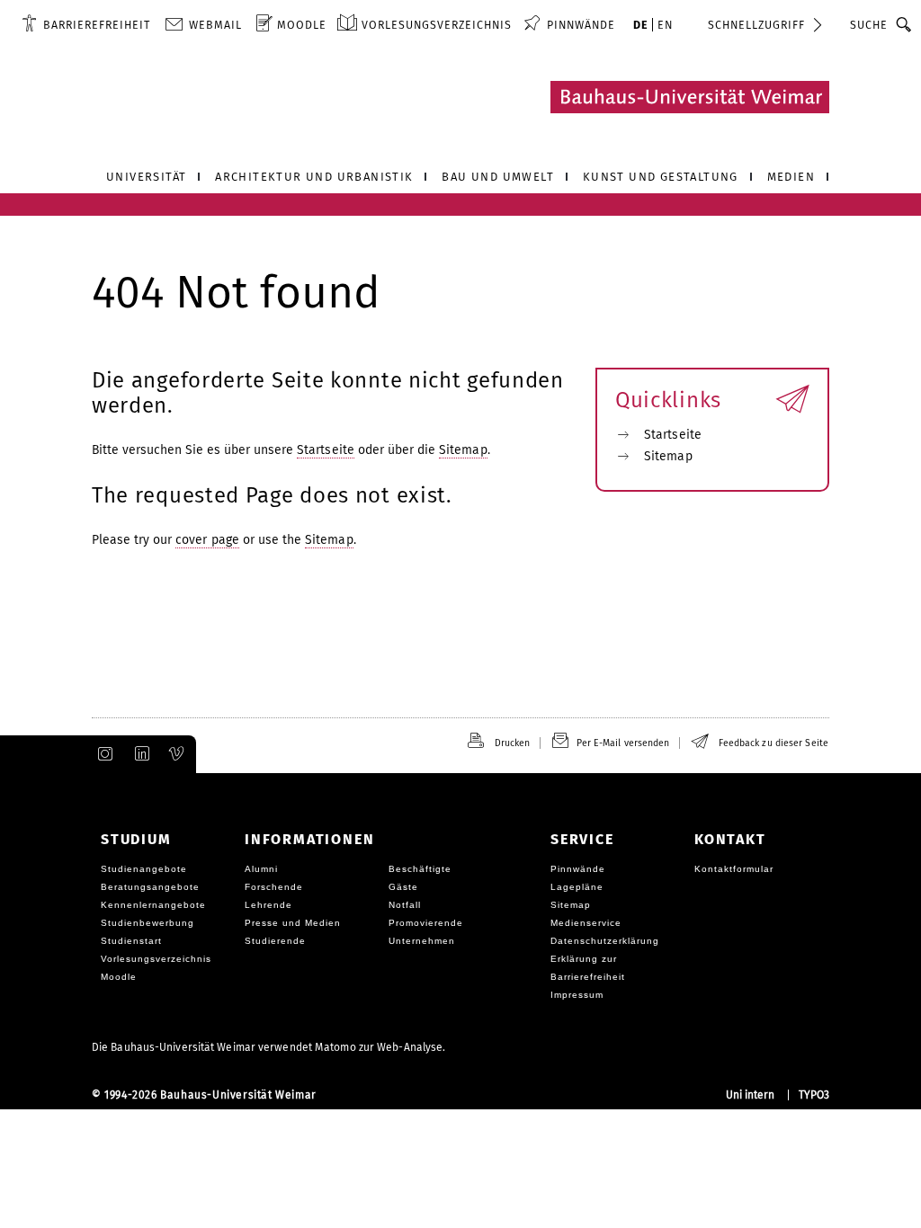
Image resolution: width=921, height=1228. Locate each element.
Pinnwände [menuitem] (581, 24)
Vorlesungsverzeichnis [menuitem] (437, 24)
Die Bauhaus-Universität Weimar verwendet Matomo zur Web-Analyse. (268, 1047)
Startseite (325, 450)
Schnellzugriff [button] (756, 24)
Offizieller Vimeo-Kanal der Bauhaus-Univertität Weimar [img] (177, 754)
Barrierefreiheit (96, 24)
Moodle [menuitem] (301, 24)
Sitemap (463, 450)
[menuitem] (86, 24)
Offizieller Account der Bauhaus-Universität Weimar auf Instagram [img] (102, 754)
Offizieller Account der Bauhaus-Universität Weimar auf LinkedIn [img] (139, 754)
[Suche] (904, 24)
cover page (207, 539)
